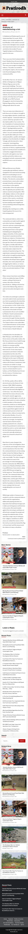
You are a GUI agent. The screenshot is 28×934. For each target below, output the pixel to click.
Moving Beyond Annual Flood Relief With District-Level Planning (13, 645)
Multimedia (7, 924)
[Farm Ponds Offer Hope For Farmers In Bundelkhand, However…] (14, 860)
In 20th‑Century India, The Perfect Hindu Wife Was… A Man (13, 687)
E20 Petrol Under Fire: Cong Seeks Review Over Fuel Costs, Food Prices (14, 701)
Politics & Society (11, 562)
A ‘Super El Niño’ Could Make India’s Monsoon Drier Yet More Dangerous (12, 678)
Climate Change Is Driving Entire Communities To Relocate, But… (11, 729)
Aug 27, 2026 (10, 848)
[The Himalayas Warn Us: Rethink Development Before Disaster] (14, 835)
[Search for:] (11, 740)
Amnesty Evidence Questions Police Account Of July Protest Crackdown (12, 669)
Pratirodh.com (13, 931)
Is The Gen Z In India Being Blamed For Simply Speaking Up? (13, 697)
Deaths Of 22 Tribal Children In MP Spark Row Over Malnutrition (13, 683)
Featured (5, 25)
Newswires (17, 920)
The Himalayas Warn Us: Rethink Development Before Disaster (11, 655)
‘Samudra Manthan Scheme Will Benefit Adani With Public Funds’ (13, 641)
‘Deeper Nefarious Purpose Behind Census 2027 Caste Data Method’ (14, 715)
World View (10, 920)
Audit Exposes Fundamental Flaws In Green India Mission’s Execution (14, 673)
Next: (16, 537)
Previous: (11, 533)
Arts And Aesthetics (8, 922)
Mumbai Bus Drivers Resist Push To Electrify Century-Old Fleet (12, 692)
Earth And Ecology (6, 587)
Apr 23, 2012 (15, 31)
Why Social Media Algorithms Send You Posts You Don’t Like (13, 711)
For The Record (15, 924)
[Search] (26, 15)
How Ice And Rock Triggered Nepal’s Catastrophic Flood (12, 650)
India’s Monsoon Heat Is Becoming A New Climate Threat (13, 706)
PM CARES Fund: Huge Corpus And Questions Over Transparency (12, 725)
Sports (22, 924)
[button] (2, 15)
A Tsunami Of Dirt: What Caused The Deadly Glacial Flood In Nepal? (12, 664)
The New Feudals (19, 922)
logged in (11, 631)
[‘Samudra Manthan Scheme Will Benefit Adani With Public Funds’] (14, 555)
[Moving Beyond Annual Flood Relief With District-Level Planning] (14, 580)
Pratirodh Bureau (7, 31)
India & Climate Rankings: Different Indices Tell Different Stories (14, 720)
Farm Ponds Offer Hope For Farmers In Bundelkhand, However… (13, 659)
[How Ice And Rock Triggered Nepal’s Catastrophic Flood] (14, 605)
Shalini (5, 848)
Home (5, 919)
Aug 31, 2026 (14, 569)
